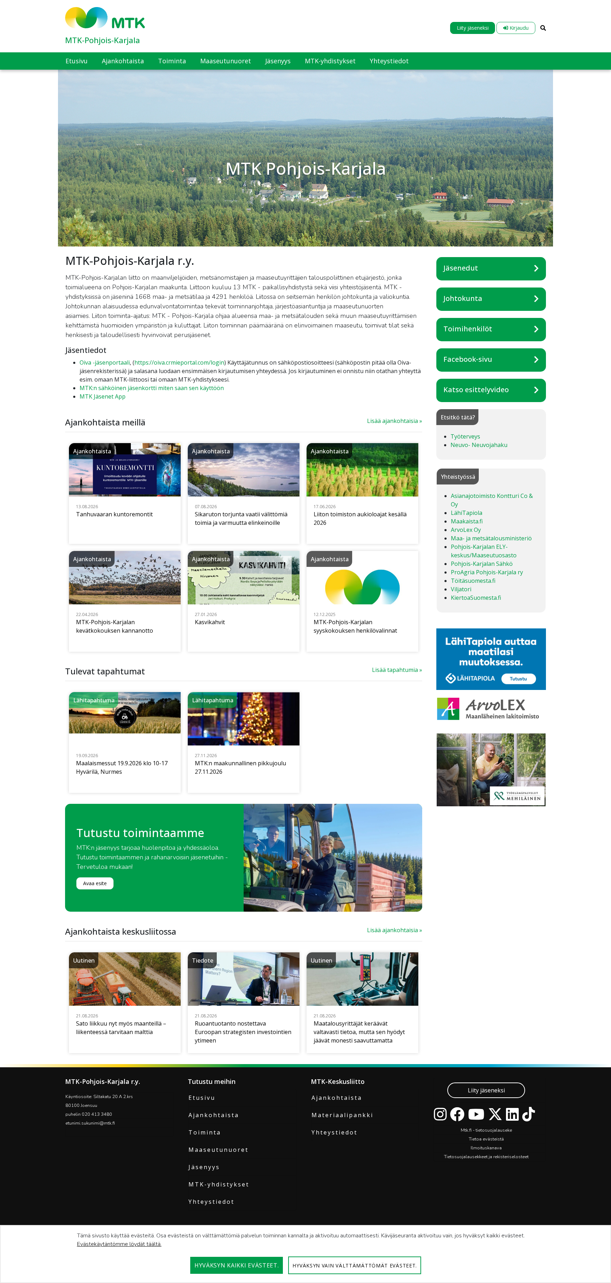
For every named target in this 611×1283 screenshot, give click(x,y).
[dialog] (305, 1254)
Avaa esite (95, 883)
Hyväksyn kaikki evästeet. (236, 1265)
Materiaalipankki (342, 1115)
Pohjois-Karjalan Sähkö (482, 564)
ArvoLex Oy (466, 530)
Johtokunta (462, 298)
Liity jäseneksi (473, 27)
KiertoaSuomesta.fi (476, 598)
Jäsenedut (460, 268)
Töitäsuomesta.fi (473, 581)
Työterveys (465, 436)
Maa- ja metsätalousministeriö (491, 538)
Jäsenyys (204, 1167)
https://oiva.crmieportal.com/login (179, 362)
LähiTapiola (466, 513)
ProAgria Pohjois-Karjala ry (487, 572)
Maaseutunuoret (218, 1150)
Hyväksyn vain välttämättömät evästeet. (354, 1265)
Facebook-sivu (467, 359)
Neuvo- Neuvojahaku (478, 445)
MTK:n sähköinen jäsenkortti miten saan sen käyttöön (152, 388)
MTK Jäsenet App (103, 396)
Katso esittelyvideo (476, 389)
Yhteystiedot (211, 1202)
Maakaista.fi (467, 521)
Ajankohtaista (213, 1115)
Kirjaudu (518, 27)
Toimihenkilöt (467, 328)
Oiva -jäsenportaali (105, 362)
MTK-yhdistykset (218, 1184)
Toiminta (204, 1132)
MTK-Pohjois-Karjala (102, 40)
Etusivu (201, 1098)
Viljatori (461, 589)
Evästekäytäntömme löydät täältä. (119, 1244)
